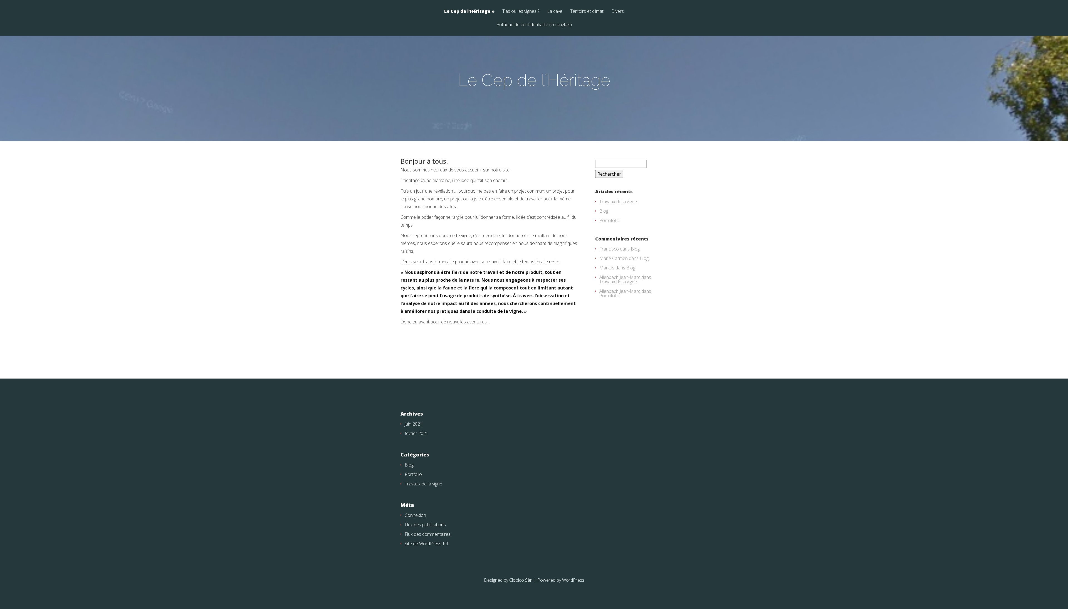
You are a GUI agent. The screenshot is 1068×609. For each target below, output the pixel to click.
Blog (603, 211)
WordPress (573, 580)
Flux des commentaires (428, 534)
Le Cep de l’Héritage (467, 11)
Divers (617, 11)
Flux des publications (425, 525)
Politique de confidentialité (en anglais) (534, 25)
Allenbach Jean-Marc (619, 277)
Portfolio (413, 474)
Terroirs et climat (587, 11)
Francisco (609, 249)
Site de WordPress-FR (426, 544)
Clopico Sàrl (521, 580)
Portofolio (609, 220)
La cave (554, 11)
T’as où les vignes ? (520, 11)
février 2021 (416, 433)
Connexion (415, 515)
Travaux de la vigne (618, 201)
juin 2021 (413, 424)
